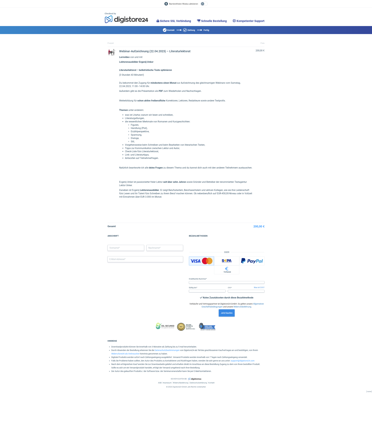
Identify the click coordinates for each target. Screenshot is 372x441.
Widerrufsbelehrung (242, 307)
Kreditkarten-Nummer (197, 279)
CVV (229, 288)
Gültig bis (193, 288)
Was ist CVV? (259, 287)
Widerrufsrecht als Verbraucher (125, 354)
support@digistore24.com (242, 361)
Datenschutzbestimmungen (167, 350)
